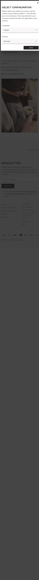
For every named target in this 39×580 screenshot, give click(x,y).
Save (31, 47)
